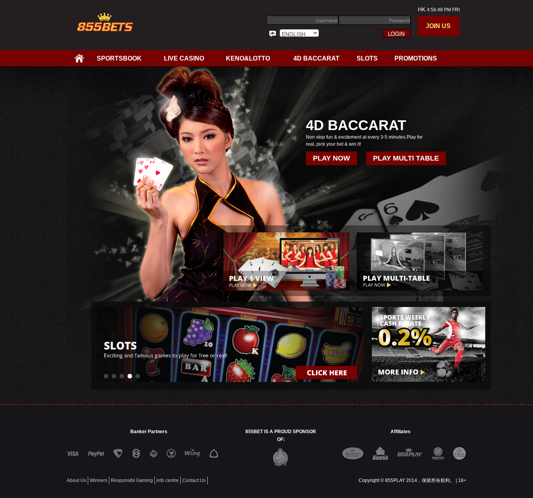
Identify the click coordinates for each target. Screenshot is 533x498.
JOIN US (438, 26)
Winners (98, 480)
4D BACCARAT (316, 58)
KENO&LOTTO (248, 58)
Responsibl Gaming (132, 480)
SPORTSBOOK (119, 58)
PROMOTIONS (415, 58)
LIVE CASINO (184, 58)
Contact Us (194, 480)
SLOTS (367, 58)
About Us (76, 480)
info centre (167, 480)
